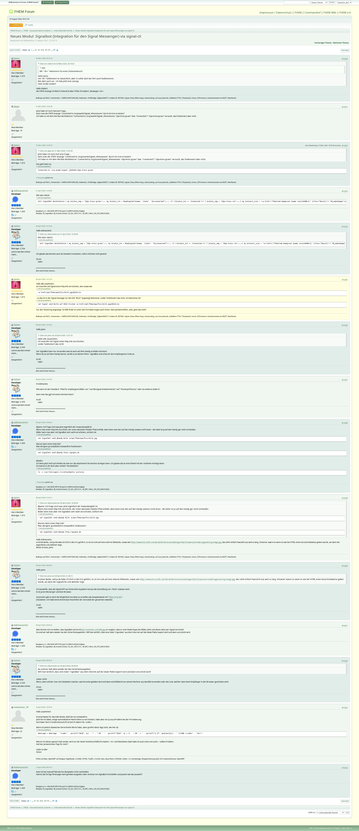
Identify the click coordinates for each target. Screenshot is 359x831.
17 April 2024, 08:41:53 (44, 767)
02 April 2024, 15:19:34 (44, 226)
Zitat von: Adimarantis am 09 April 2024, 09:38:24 (59, 666)
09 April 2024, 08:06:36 (44, 565)
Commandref (312, 12)
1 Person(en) (40, 178)
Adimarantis (21, 190)
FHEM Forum (24, 11)
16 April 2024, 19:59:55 (44, 707)
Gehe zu (311, 812)
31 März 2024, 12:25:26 (44, 106)
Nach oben (14, 801)
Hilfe (311, 828)
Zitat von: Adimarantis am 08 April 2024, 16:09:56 (59, 503)
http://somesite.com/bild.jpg (93, 629)
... (34, 50)
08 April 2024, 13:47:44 (44, 379)
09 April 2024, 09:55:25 (44, 660)
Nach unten (15, 50)
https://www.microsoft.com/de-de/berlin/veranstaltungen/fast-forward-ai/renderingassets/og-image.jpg (176, 542)
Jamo (17, 58)
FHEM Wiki (329, 12)
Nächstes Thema (341, 43)
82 (39, 50)
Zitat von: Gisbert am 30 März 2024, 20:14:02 (57, 64)
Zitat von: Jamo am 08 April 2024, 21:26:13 (56, 576)
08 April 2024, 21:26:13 (44, 497)
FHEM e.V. (345, 12)
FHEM (298, 12)
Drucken (345, 50)
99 (54, 50)
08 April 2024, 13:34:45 (44, 325)
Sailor (17, 226)
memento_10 (21, 707)
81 (36, 50)
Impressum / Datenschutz (276, 12)
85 (49, 50)
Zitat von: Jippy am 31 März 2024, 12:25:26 (56, 151)
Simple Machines (26, 828)
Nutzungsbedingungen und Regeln (327, 828)
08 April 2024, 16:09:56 (44, 422)
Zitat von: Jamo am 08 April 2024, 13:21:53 (56, 335)
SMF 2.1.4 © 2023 (13, 828)
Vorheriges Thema (323, 43)
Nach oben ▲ (347, 828)
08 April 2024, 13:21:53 (44, 279)
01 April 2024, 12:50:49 (44, 191)
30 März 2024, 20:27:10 (44, 58)
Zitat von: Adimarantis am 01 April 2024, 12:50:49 (59, 234)
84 (46, 50)
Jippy (16, 106)
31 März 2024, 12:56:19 (44, 145)
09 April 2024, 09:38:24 (44, 625)
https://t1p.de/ (115, 597)
